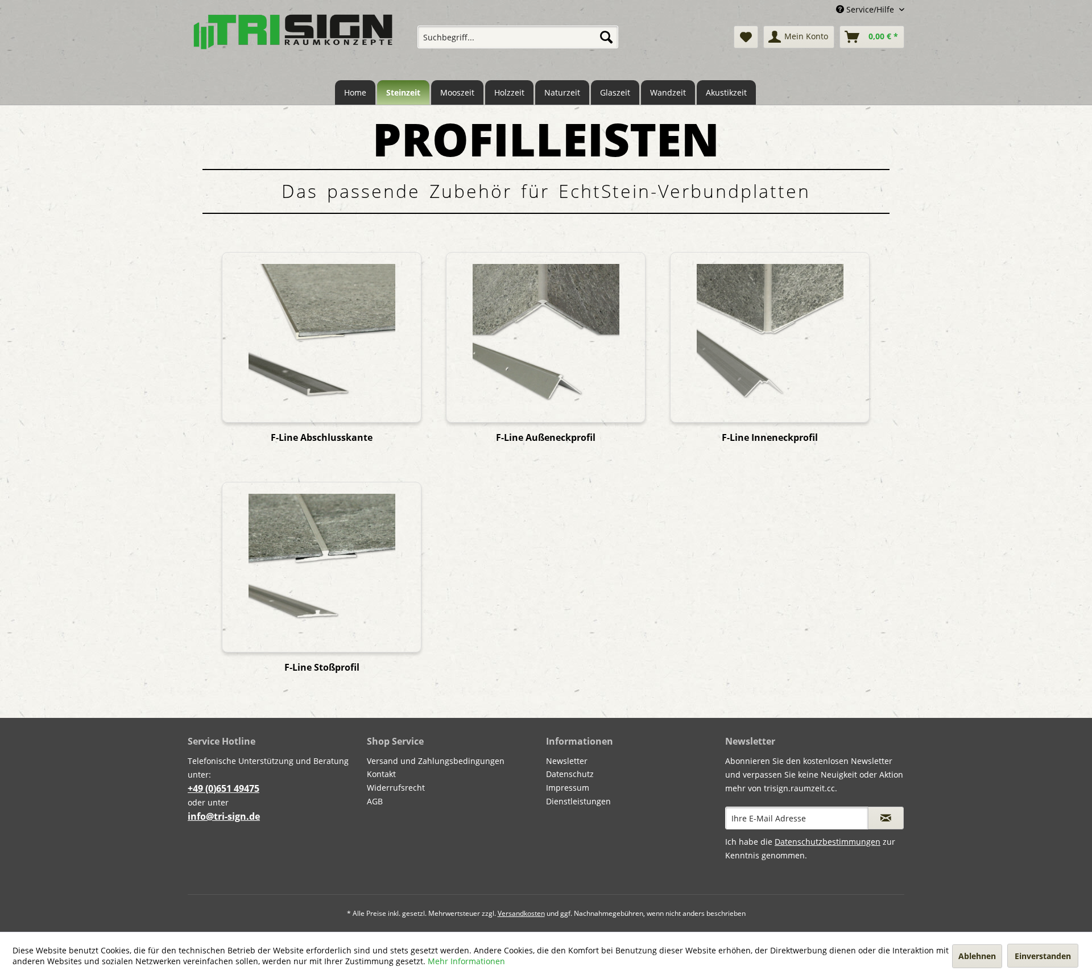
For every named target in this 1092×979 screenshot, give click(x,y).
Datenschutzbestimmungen (827, 841)
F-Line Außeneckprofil (545, 438)
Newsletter (567, 760)
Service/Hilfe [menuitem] (870, 9)
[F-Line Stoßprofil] (321, 567)
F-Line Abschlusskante (322, 438)
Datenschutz (570, 774)
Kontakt (381, 774)
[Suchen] (606, 37)
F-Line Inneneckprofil (770, 438)
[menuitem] (517, 37)
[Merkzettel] (746, 37)
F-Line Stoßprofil (321, 668)
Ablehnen (977, 956)
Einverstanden (1043, 956)
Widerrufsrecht (396, 787)
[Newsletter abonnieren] (886, 818)
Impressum (567, 787)
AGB (375, 801)
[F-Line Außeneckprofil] (545, 337)
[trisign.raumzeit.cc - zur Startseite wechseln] (292, 41)
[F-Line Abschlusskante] (321, 337)
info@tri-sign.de (224, 816)
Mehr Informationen (466, 961)
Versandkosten (521, 913)
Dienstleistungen (578, 801)
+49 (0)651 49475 (223, 788)
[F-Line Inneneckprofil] (769, 337)
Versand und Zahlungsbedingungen (435, 760)
